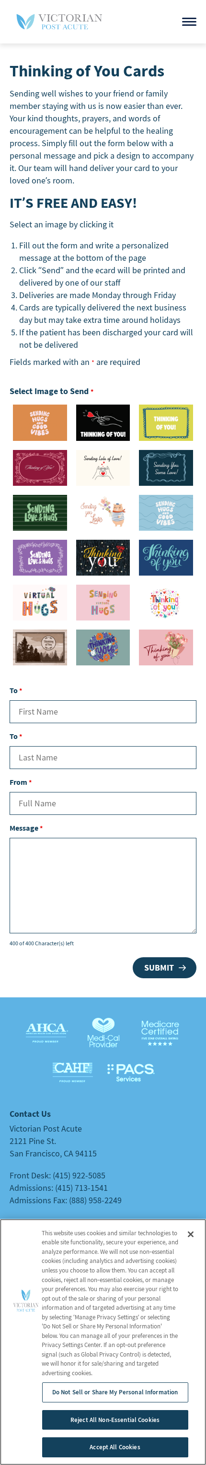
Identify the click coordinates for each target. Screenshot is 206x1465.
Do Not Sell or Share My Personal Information (115, 1392)
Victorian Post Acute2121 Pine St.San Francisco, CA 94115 (53, 1141)
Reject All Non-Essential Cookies (115, 1420)
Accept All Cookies (115, 1447)
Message (26, 828)
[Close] (190, 1234)
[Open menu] (189, 22)
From (21, 782)
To (16, 690)
